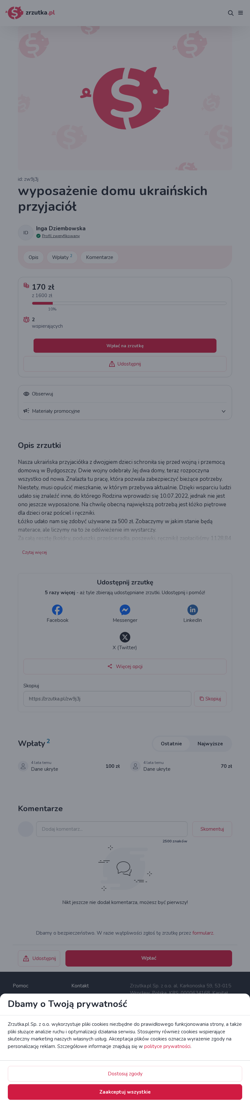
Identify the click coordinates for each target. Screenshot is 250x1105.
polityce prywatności (167, 1046)
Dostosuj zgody (125, 1073)
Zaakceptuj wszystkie (125, 1092)
